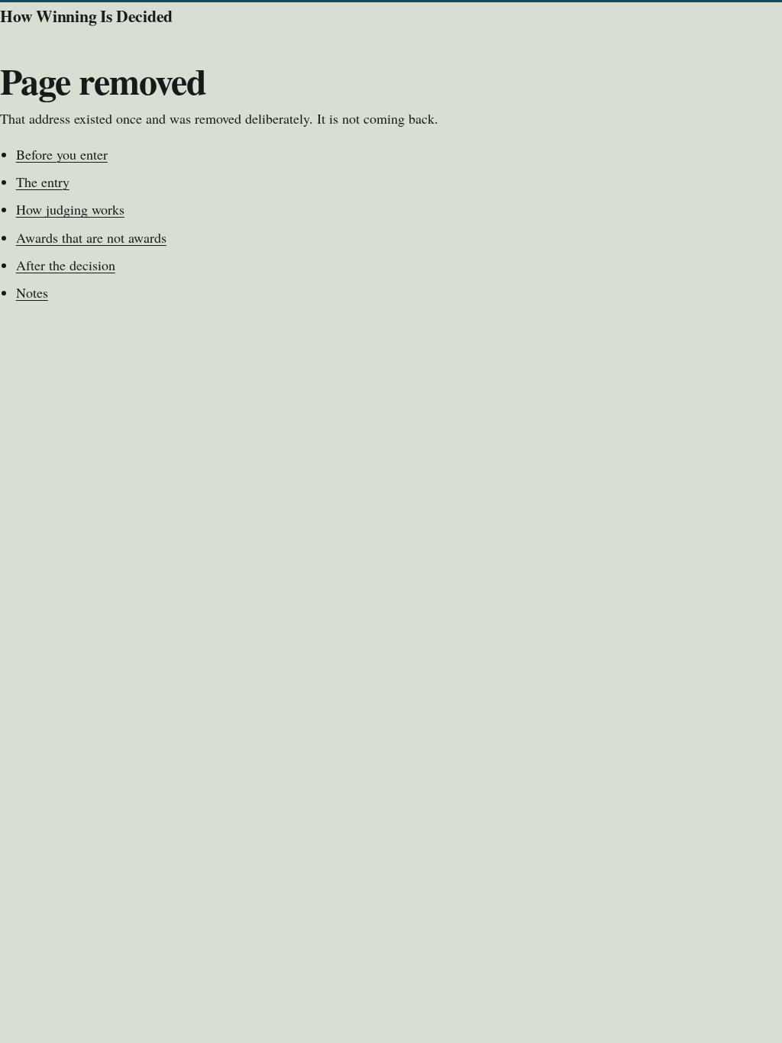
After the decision (65, 265)
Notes (32, 292)
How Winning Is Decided (86, 15)
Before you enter (62, 154)
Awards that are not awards (91, 237)
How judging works (70, 209)
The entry (42, 182)
